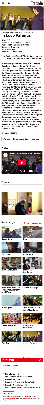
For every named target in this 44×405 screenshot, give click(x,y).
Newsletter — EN (18, 375)
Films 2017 (18, 32)
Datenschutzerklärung (10, 398)
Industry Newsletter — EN (22, 386)
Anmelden (8, 393)
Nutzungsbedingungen (29, 398)
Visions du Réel (7, 32)
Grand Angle (28, 32)
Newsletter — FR (19, 381)
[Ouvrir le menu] (3, 3)
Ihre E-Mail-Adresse (10, 365)
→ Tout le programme (33, 223)
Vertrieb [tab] (5, 182)
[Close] (39, 360)
